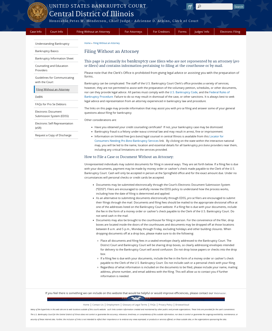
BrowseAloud (182, 304)
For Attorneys (133, 31)
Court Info (56, 31)
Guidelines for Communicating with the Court (54, 80)
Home (87, 43)
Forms (182, 31)
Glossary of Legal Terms (134, 304)
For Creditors (161, 31)
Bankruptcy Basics (46, 51)
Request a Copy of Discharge (53, 135)
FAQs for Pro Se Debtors (50, 104)
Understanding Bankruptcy (52, 43)
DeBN (39, 97)
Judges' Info (202, 31)
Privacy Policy (165, 304)
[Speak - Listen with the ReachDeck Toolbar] (189, 6)
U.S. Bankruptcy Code (183, 92)
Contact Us (98, 304)
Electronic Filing (230, 31)
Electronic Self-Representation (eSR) (54, 125)
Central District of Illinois (91, 14)
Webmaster (220, 293)
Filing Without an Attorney (93, 31)
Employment (113, 304)
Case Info (36, 31)
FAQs (153, 304)
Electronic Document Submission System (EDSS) (52, 114)
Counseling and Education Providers (51, 68)
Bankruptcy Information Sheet (54, 58)
